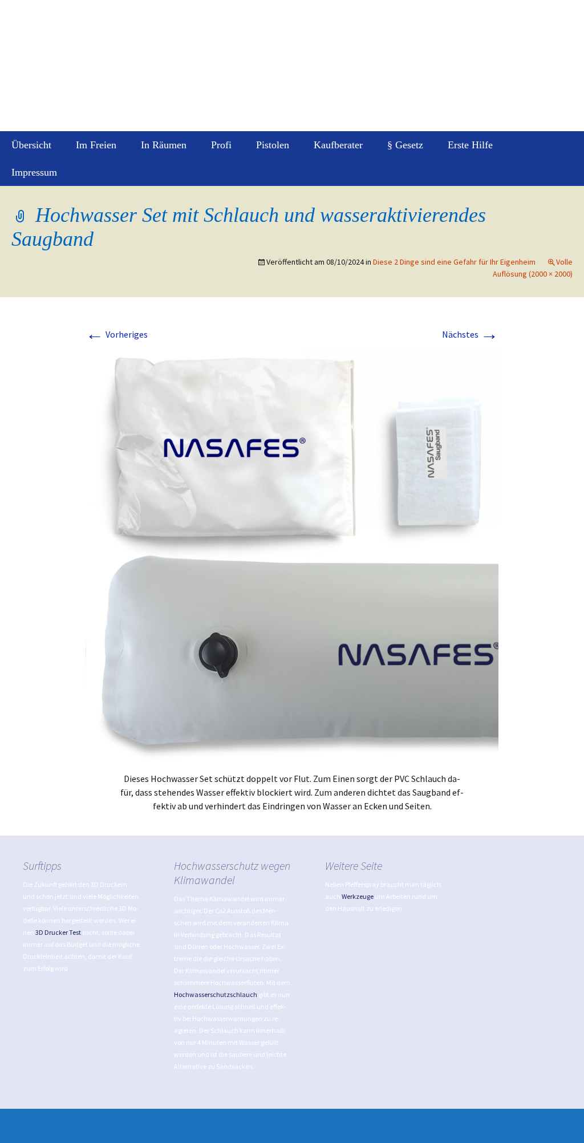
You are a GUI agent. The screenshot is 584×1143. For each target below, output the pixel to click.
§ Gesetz (405, 145)
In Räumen (163, 145)
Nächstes (470, 334)
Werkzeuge (358, 896)
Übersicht (31, 145)
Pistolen (272, 145)
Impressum (34, 172)
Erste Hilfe (470, 145)
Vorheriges (117, 334)
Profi (221, 145)
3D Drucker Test (58, 932)
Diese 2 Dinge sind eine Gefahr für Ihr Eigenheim (454, 262)
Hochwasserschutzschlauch (215, 994)
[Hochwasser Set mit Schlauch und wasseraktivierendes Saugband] (292, 552)
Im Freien (96, 145)
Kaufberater (338, 145)
